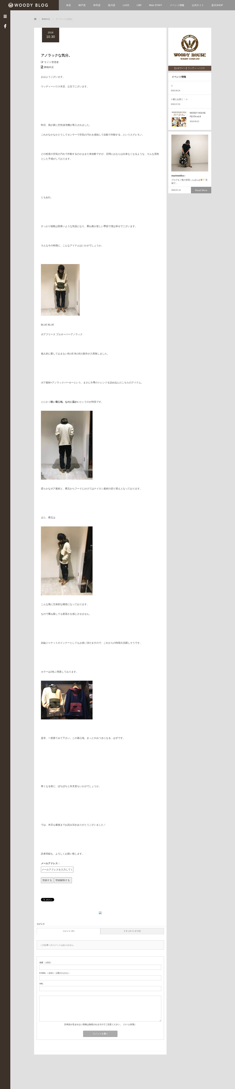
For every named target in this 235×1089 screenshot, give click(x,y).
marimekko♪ (178, 175)
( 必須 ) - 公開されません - (54, 973)
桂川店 (111, 5)
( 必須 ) (45, 962)
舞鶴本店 (49, 67)
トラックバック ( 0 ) (132, 931)
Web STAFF (155, 5)
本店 (68, 5)
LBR (139, 5)
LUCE (126, 5)
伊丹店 (96, 5)
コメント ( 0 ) (68, 931)
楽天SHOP (217, 5)
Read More (201, 190)
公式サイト (198, 5)
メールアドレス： (50, 863)
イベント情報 (177, 5)
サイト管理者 (51, 62)
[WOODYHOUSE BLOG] (29, 4)
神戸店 (82, 5)
